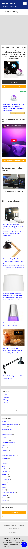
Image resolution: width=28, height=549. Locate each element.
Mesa (3, 466)
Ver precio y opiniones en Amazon (14, 86)
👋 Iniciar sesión (6, 516)
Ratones (4, 484)
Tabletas (4, 495)
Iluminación (5, 458)
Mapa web (21, 525)
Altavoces (4, 426)
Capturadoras (5, 440)
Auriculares (4, 432)
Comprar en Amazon (18, 113)
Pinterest (5, 402)
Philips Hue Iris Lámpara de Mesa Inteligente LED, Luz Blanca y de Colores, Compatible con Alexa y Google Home (13, 107)
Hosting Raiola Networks (10, 525)
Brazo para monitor (7, 434)
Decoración (5, 450)
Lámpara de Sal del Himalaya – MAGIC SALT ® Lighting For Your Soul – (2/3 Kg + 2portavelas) (12, 351)
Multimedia (5, 476)
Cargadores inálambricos (8, 442)
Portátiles (4, 482)
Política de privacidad (14, 528)
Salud (3, 487)
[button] (25, 3)
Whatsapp (6, 400)
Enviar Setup (14, 512)
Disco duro (5, 453)
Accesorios (4, 421)
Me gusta (16, 82)
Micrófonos (5, 469)
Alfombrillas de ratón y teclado (10, 424)
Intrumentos (5, 461)
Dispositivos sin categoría (8, 455)
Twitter (5, 394)
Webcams (4, 500)
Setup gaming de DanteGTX (14, 191)
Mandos (4, 463)
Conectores (5, 445)
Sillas (3, 490)
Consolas (4, 448)
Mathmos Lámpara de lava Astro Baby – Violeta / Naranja (12, 324)
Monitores (4, 471)
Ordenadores (5, 479)
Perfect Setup (9, 3)
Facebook (6, 397)
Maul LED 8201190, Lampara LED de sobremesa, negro (13, 377)
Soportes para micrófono (8, 492)
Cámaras (4, 437)
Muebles (4, 474)
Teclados (4, 497)
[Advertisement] (14, 31)
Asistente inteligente (7, 429)
